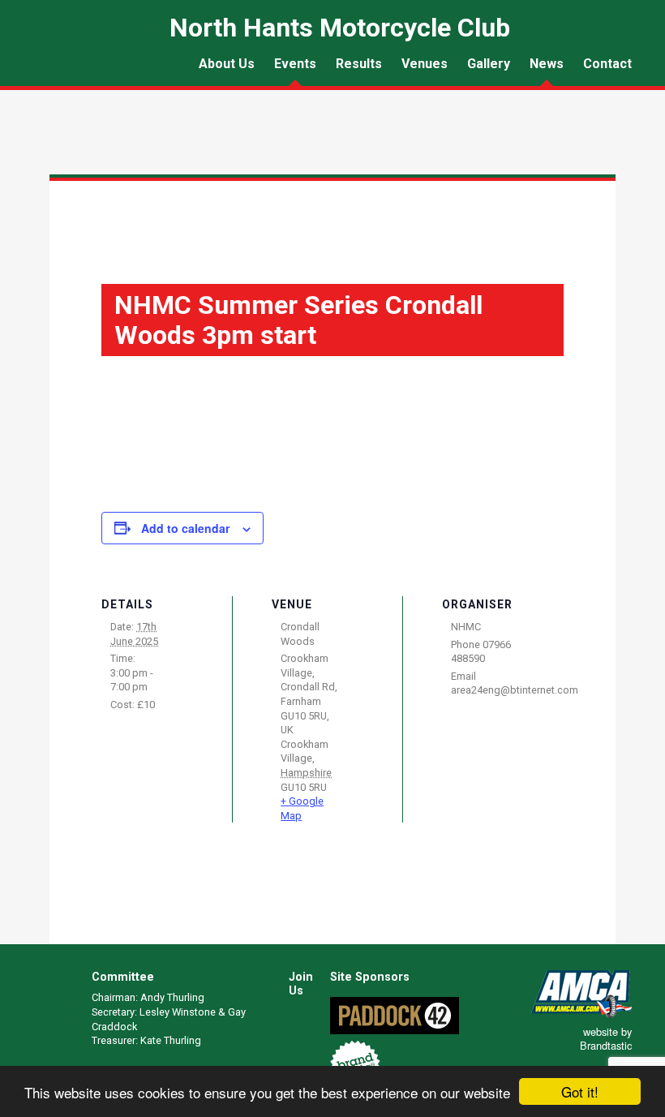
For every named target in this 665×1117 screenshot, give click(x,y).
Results (359, 63)
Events (295, 63)
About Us (227, 63)
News (547, 63)
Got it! (579, 1091)
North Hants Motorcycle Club (78, 68)
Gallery (488, 63)
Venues (424, 63)
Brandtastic (606, 1045)
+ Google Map (302, 808)
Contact (607, 63)
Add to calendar (185, 528)
